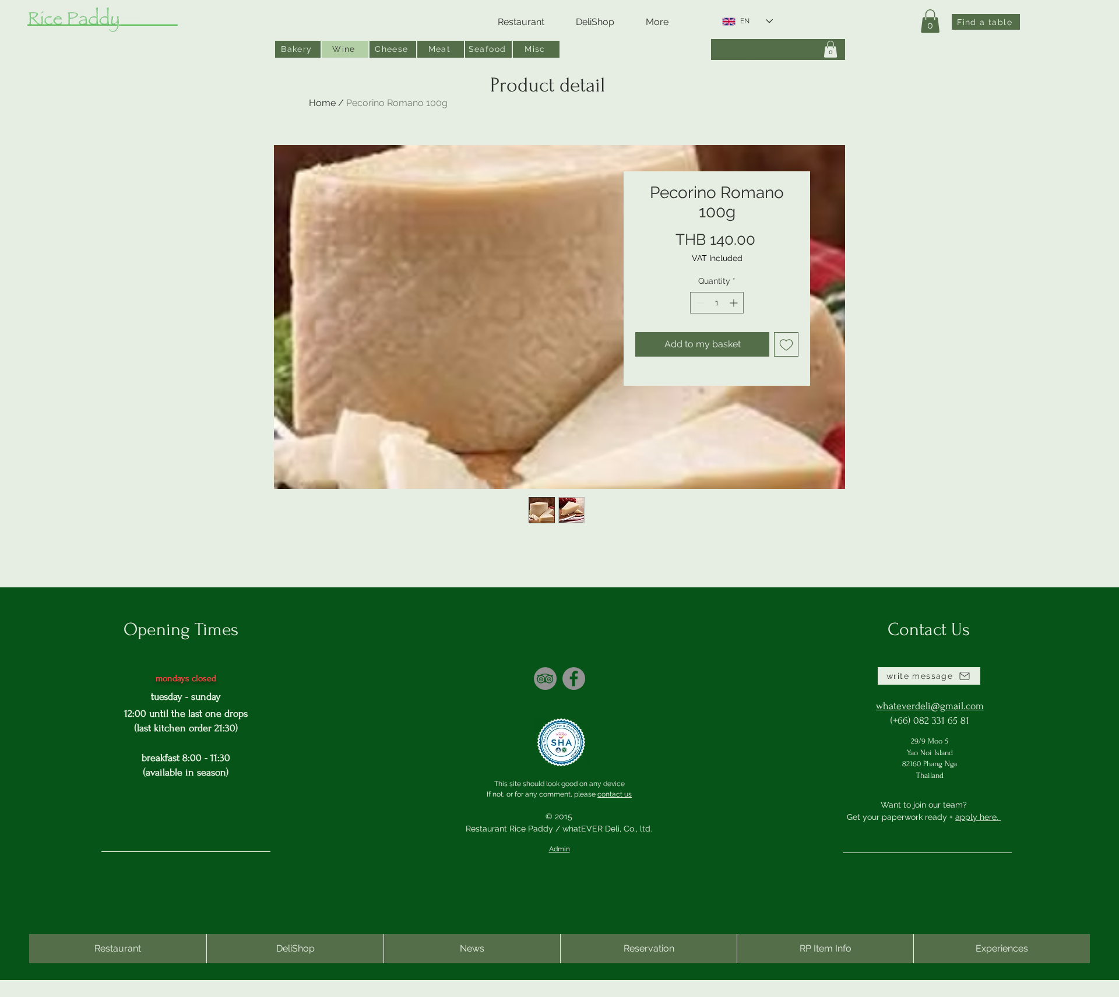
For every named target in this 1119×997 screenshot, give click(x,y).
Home (322, 102)
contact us (614, 794)
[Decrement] (699, 303)
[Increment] (734, 303)
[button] (930, 21)
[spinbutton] (716, 303)
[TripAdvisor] (545, 678)
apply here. (978, 817)
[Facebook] (573, 678)
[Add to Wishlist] (786, 344)
